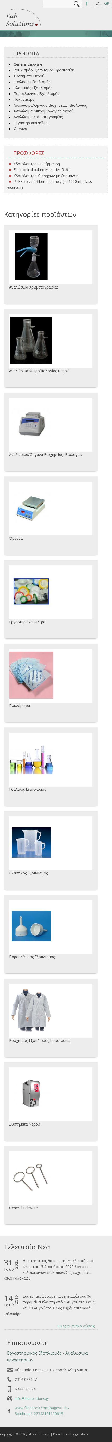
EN (98, 3)
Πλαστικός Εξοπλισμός (33, 87)
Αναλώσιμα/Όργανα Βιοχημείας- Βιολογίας (50, 105)
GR (106, 3)
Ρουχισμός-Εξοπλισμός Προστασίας (44, 69)
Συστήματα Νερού (29, 75)
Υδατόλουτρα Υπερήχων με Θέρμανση (46, 175)
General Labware (28, 64)
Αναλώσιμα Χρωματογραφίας (38, 116)
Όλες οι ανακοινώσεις (76, 1326)
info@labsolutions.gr (32, 1398)
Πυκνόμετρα (24, 99)
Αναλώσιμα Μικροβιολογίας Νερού (44, 111)
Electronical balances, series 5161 (42, 169)
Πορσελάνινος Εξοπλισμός (36, 93)
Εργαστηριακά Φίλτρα (32, 122)
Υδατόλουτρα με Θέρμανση (37, 163)
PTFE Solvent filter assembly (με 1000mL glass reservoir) (49, 184)
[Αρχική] (23, 26)
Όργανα (20, 128)
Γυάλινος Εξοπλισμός (32, 81)
